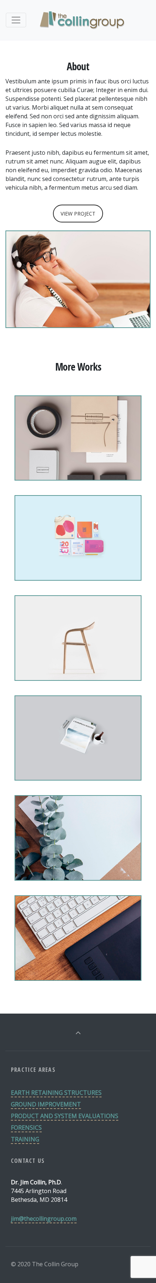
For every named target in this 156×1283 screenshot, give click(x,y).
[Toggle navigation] (16, 20)
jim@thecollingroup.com (44, 1219)
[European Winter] (78, 764)
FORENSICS (26, 1128)
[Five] (78, 665)
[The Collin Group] (81, 20)
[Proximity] (78, 865)
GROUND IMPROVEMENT (46, 1104)
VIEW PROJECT (78, 213)
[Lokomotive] (78, 464)
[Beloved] (78, 965)
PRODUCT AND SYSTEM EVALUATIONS (64, 1116)
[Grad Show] (78, 565)
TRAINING (25, 1139)
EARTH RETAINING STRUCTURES (56, 1093)
